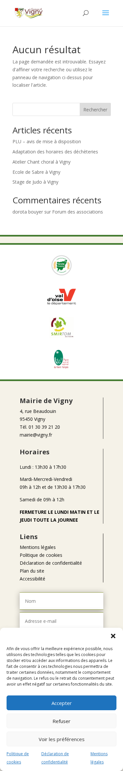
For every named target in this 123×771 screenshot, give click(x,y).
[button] (113, 636)
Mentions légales (38, 547)
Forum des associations (77, 212)
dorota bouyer (27, 212)
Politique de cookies (41, 555)
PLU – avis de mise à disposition (46, 141)
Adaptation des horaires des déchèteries (55, 151)
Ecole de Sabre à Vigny (36, 172)
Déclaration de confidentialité (51, 563)
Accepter (61, 703)
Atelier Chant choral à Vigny (41, 162)
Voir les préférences (62, 739)
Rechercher (95, 109)
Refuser (61, 721)
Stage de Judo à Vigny (35, 182)
